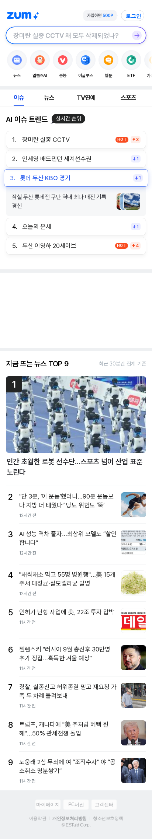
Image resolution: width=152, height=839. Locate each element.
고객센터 (104, 804)
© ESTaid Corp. (76, 825)
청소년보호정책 (108, 818)
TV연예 (86, 97)
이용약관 (37, 818)
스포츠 (129, 97)
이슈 (19, 97)
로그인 (133, 16)
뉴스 (49, 97)
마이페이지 (47, 804)
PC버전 (76, 804)
